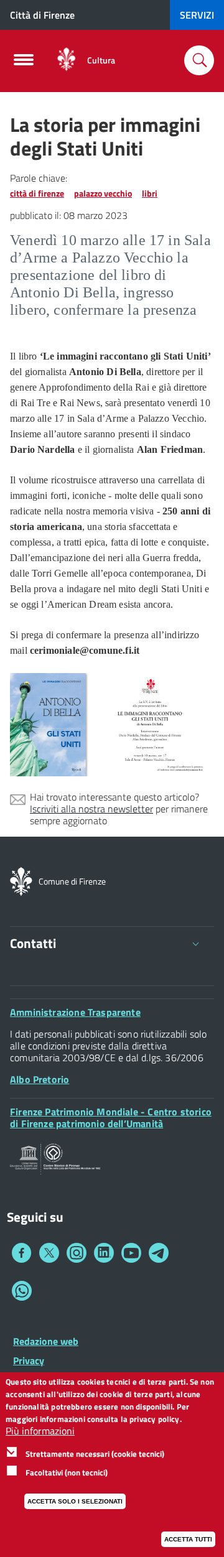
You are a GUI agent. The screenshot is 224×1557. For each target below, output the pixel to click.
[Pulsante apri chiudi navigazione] (23, 63)
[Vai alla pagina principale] (66, 60)
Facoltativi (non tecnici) (67, 1472)
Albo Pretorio (39, 1079)
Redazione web (45, 1341)
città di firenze (37, 193)
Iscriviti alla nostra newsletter (91, 808)
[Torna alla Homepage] (21, 880)
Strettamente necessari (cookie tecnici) (95, 1454)
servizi (197, 14)
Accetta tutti (188, 1539)
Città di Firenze (42, 14)
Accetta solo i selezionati (75, 1501)
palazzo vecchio (103, 193)
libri (149, 193)
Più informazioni (40, 1431)
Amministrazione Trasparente (75, 1012)
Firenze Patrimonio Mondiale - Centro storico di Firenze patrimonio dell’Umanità (111, 1117)
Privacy (28, 1360)
